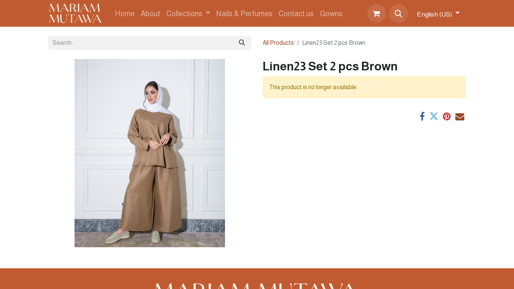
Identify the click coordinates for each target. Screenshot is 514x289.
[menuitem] (125, 13)
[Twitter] (433, 116)
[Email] (459, 116)
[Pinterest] (447, 116)
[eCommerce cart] (376, 13)
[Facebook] (422, 116)
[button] (398, 13)
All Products (278, 43)
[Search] (242, 43)
